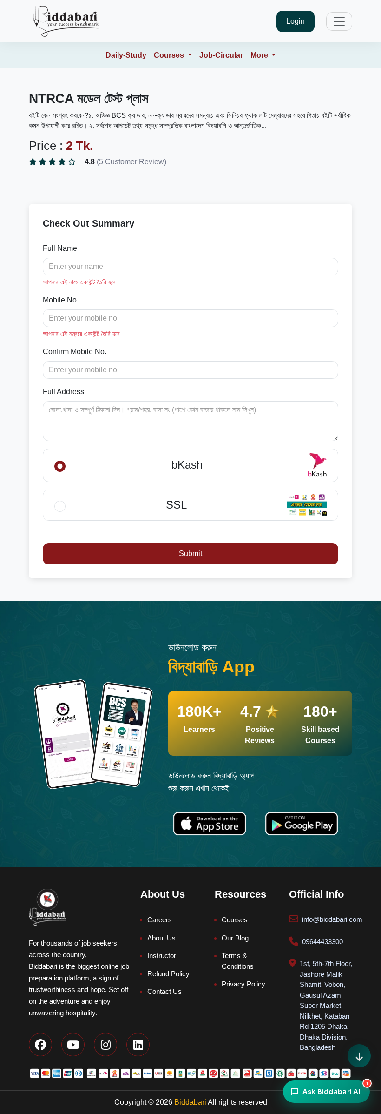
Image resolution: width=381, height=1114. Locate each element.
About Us (161, 938)
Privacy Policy (243, 984)
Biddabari (190, 1102)
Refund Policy (168, 974)
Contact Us (164, 991)
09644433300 (322, 942)
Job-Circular (221, 55)
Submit (190, 553)
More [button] (260, 55)
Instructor (161, 956)
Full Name (60, 248)
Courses (235, 920)
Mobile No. (61, 300)
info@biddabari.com (332, 919)
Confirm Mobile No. (74, 352)
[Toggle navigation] (339, 21)
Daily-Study (125, 55)
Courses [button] (170, 55)
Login (295, 21)
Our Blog (235, 938)
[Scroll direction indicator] (359, 1055)
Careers (159, 920)
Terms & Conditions (238, 961)
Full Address (63, 392)
